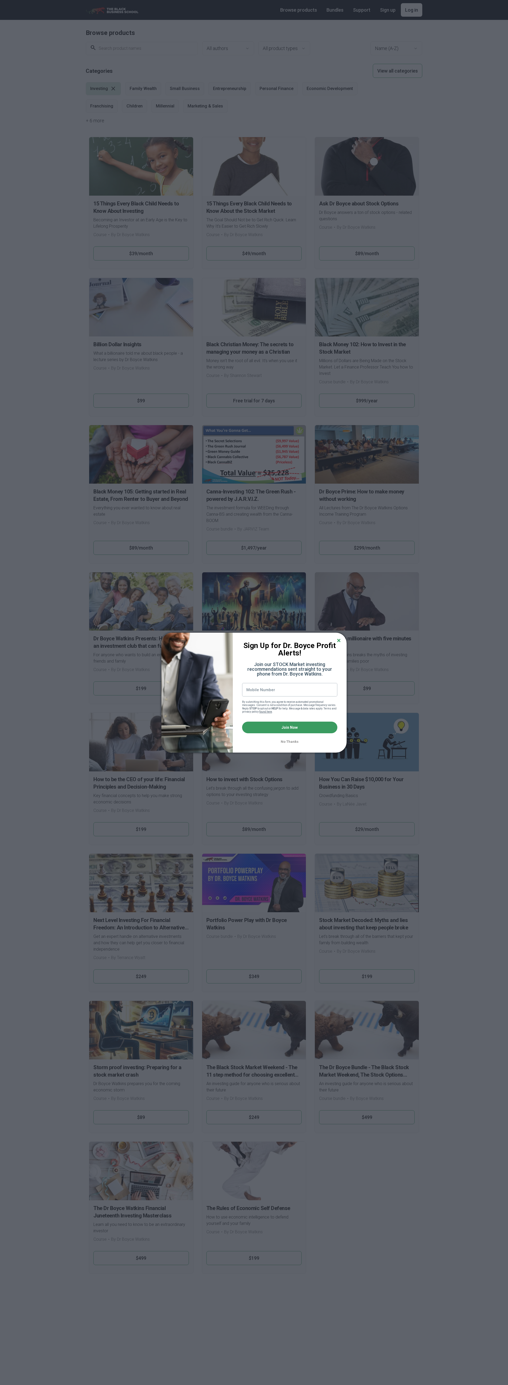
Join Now (290, 727)
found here (265, 711)
